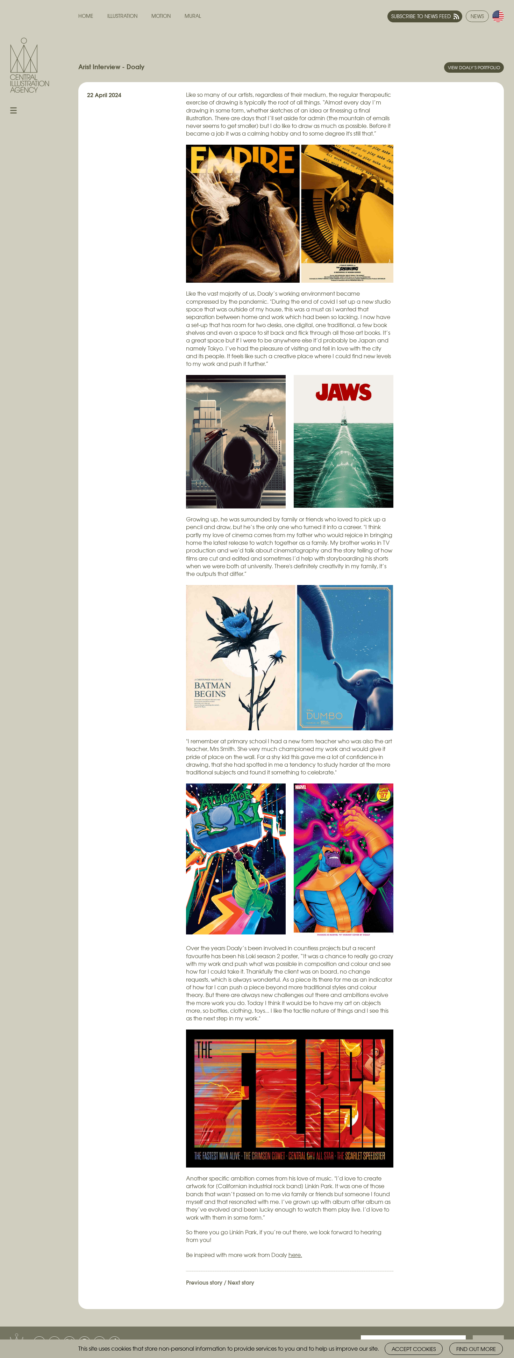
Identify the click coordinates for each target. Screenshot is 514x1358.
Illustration (122, 16)
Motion (161, 16)
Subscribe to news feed (421, 16)
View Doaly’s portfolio (474, 67)
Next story (241, 1282)
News (477, 16)
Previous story (204, 1282)
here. (295, 1255)
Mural (193, 16)
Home (85, 16)
